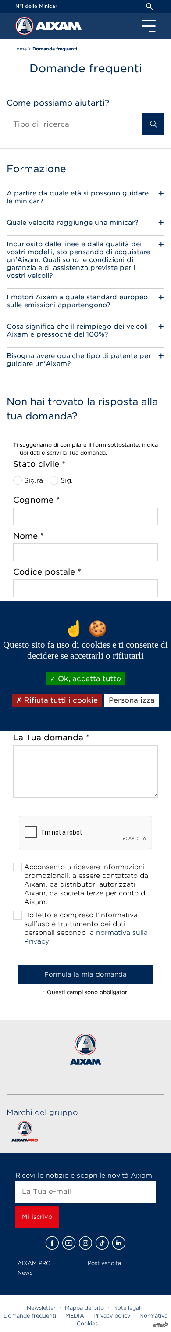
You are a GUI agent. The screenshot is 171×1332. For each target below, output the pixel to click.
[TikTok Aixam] (102, 1243)
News (25, 1272)
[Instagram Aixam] (85, 1243)
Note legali (127, 1307)
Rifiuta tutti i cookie (60, 700)
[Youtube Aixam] (68, 1243)
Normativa (153, 1315)
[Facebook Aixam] (52, 1243)
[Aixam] (25, 28)
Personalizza (132, 700)
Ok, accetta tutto (88, 679)
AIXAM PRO (34, 1263)
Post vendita (104, 1263)
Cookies (87, 1323)
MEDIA (74, 1315)
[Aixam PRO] (24, 1133)
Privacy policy (111, 1315)
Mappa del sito (84, 1307)
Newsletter (41, 1307)
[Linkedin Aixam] (118, 1243)
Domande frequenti (30, 1315)
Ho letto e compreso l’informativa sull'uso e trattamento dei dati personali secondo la (86, 928)
